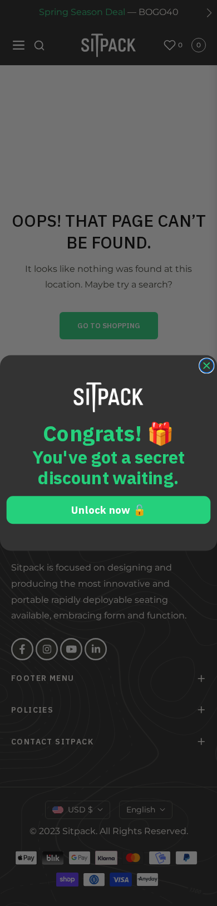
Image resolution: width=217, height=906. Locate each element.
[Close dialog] (207, 366)
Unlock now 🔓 (108, 510)
